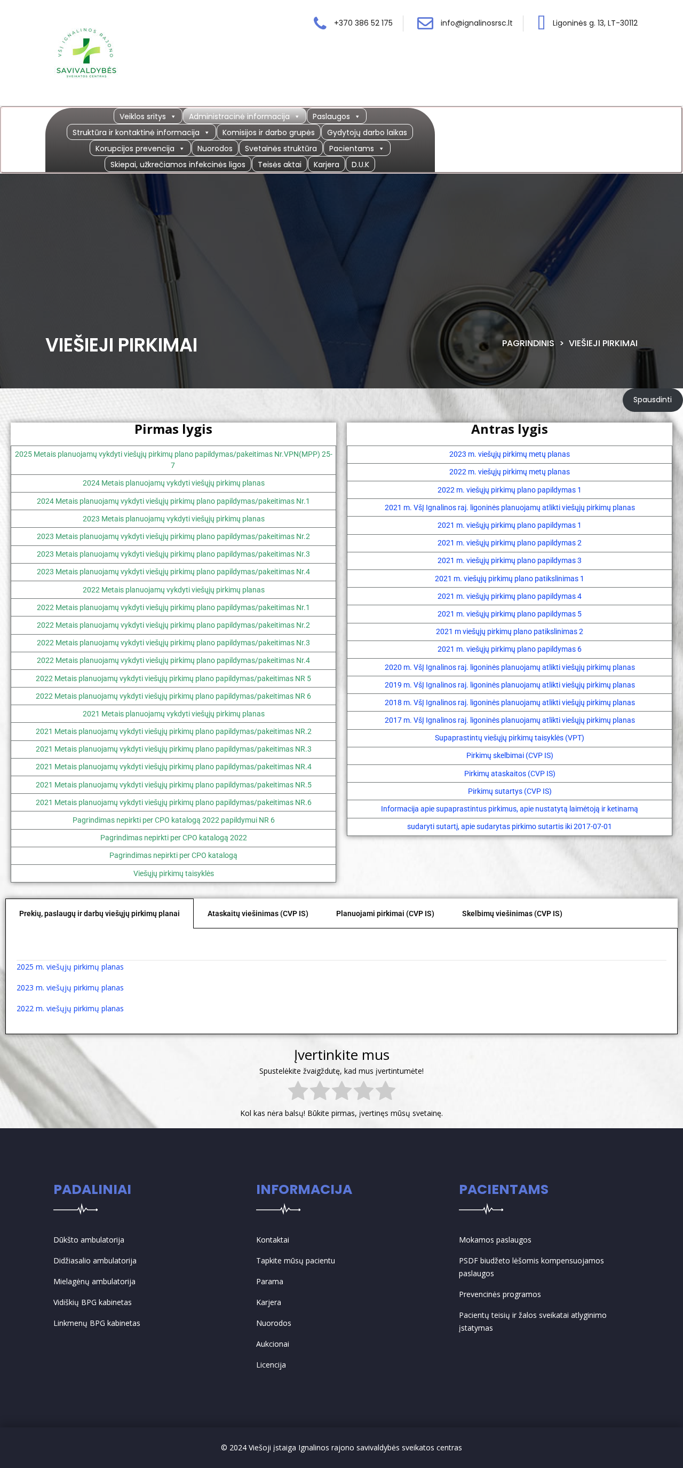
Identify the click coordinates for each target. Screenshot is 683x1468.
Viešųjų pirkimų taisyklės (173, 873)
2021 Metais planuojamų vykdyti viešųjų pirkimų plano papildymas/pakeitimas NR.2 (174, 731)
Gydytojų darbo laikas (367, 132)
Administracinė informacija (239, 116)
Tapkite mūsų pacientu (295, 1260)
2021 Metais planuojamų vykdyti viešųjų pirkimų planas (174, 713)
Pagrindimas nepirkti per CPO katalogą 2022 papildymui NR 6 (174, 820)
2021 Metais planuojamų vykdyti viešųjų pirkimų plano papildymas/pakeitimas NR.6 (174, 802)
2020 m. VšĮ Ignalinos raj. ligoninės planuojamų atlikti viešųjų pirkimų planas (510, 667)
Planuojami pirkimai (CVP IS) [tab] (385, 913)
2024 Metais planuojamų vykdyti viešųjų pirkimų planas (174, 483)
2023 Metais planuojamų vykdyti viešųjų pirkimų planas (174, 518)
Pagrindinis (528, 343)
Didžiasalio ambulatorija (95, 1260)
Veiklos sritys (143, 116)
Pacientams (351, 148)
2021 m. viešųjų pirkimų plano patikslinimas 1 (509, 578)
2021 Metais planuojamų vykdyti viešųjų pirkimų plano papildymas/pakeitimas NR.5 (174, 784)
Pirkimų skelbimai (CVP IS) (509, 755)
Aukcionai (272, 1344)
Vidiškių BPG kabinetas (92, 1302)
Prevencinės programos (500, 1294)
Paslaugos (331, 116)
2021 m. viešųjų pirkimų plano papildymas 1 (510, 525)
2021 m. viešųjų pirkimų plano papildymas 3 (510, 560)
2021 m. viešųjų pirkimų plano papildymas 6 (510, 649)
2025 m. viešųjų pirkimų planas (70, 967)
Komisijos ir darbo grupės (269, 132)
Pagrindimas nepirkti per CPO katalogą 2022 (173, 837)
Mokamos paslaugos (495, 1240)
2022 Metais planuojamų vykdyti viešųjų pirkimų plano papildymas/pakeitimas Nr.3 (173, 642)
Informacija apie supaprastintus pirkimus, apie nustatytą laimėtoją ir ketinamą (509, 809)
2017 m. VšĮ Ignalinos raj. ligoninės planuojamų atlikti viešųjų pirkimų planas (510, 720)
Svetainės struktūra (281, 148)
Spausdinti (652, 399)
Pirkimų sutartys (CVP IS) (510, 791)
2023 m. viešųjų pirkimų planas (70, 987)
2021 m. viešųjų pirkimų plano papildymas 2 (510, 542)
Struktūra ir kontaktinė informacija (136, 132)
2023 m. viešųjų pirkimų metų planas (509, 454)
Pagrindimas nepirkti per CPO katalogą (173, 855)
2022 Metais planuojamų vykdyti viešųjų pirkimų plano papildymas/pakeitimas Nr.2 (173, 625)
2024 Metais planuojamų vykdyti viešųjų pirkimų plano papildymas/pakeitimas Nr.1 (173, 501)
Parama (269, 1281)
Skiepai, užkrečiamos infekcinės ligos (177, 164)
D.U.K (360, 164)
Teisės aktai (279, 164)
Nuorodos (215, 148)
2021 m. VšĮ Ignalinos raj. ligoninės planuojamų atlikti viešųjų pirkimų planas (510, 507)
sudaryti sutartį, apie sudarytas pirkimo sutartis (485, 826)
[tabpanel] (341, 981)
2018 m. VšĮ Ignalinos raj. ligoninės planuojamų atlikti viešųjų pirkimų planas (510, 702)
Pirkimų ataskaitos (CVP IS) (509, 773)
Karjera (326, 164)
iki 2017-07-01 (588, 826)
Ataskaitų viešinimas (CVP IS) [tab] (258, 913)
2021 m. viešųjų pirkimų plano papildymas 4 (510, 596)
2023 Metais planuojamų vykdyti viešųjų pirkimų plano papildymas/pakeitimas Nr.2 (173, 536)
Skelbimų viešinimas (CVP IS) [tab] (512, 913)
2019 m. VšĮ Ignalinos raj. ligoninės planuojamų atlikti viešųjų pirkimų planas (510, 685)
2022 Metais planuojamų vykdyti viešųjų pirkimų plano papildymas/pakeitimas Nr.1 (173, 607)
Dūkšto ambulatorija (88, 1240)
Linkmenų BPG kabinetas (96, 1323)
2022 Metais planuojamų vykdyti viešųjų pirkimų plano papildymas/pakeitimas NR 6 (173, 696)
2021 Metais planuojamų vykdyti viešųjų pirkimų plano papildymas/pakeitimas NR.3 (174, 749)
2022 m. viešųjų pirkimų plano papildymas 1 (510, 490)
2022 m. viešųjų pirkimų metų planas (509, 471)
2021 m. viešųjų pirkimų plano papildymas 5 (510, 614)
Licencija (271, 1365)
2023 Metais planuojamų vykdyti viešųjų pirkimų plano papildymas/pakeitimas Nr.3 (173, 554)
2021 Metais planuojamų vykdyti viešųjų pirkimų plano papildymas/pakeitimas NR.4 (174, 766)
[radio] (298, 1092)
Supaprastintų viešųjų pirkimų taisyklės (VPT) (509, 737)
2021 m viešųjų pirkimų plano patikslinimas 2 (509, 631)
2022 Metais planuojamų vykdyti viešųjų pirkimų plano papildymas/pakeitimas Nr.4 (173, 660)
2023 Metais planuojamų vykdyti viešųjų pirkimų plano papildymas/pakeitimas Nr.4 (173, 571)
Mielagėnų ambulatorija (94, 1281)
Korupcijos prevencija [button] (135, 148)
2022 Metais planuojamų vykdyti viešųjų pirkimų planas (174, 589)
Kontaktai (272, 1240)
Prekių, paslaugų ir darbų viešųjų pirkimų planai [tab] (99, 913)
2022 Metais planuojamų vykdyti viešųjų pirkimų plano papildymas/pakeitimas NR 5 (173, 678)
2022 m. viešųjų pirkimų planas (70, 1008)
